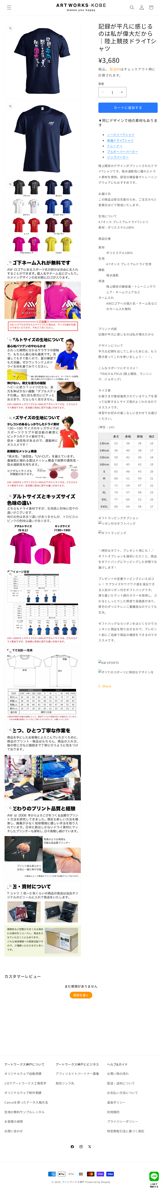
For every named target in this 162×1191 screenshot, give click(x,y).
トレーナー (114, 146)
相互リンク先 (65, 1083)
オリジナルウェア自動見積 (22, 1073)
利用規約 (113, 1112)
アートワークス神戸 (73, 1182)
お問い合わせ (13, 1131)
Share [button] (106, 686)
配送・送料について (121, 1083)
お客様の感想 (13, 1121)
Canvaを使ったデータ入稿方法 (26, 1102)
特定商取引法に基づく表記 (125, 1131)
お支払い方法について (122, 1092)
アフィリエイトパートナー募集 (77, 1073)
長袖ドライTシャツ (120, 140)
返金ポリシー (116, 1102)
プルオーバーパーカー (122, 151)
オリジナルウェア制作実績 (22, 1092)
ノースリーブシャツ (121, 135)
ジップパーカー (118, 157)
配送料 (115, 69)
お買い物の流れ (118, 1073)
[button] (9, 7)
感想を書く (81, 995)
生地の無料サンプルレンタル (24, 1112)
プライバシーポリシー (122, 1121)
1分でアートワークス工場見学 (25, 1083)
